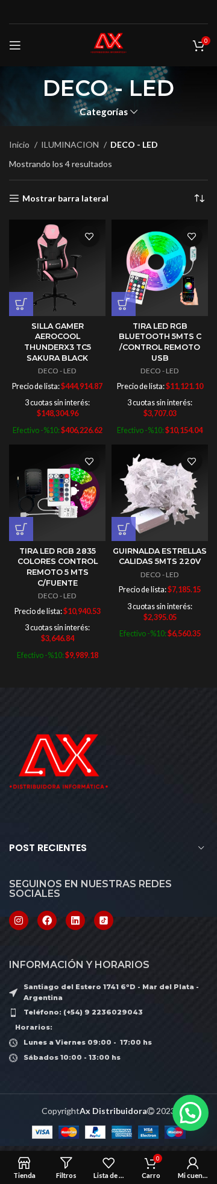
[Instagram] (18, 920)
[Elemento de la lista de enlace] (108, 1012)
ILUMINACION (71, 144)
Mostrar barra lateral (65, 198)
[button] (21, 304)
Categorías (104, 111)
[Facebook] (47, 920)
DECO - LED (57, 370)
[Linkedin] (75, 920)
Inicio (20, 144)
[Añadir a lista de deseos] (88, 236)
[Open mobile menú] (15, 45)
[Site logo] (108, 44)
